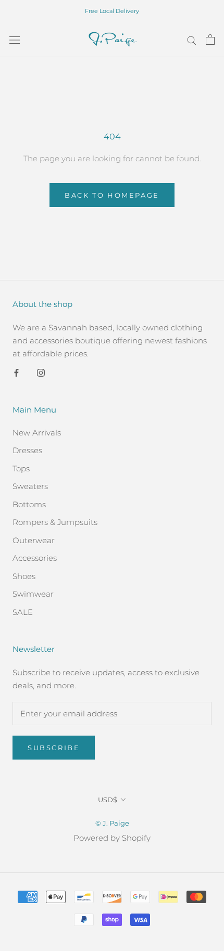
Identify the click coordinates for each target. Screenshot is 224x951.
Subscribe (54, 747)
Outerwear (34, 540)
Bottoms (29, 504)
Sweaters (30, 486)
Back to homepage (112, 195)
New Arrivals (37, 433)
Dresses (27, 450)
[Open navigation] (14, 39)
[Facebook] (16, 372)
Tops (21, 468)
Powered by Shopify (112, 838)
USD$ (107, 799)
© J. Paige (112, 823)
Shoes (24, 576)
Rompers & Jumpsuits (55, 522)
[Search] (191, 39)
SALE (23, 612)
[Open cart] (210, 39)
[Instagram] (41, 372)
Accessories (35, 558)
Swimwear (33, 594)
